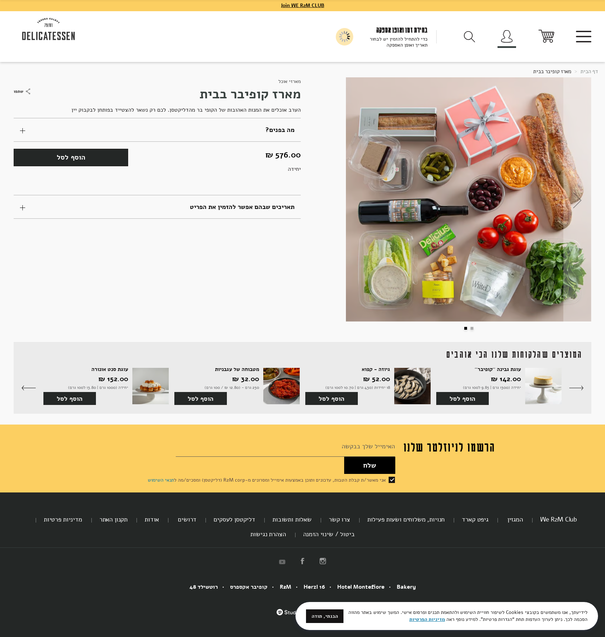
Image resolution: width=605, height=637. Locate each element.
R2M (285, 587)
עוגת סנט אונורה (109, 369)
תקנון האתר (113, 519)
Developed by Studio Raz (293, 616)
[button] (360, 200)
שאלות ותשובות (292, 519)
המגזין (514, 519)
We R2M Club (558, 519)
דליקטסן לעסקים (234, 519)
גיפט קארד (475, 519)
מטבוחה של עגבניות (237, 369)
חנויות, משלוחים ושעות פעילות (406, 519)
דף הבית (588, 71)
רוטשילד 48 (203, 587)
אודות (152, 519)
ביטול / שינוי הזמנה (329, 534)
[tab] (157, 130)
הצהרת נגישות (268, 534)
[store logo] (48, 29)
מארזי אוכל (289, 81)
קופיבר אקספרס (248, 587)
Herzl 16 (314, 587)
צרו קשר (339, 519)
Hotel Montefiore (360, 587)
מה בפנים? (279, 130)
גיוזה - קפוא (376, 369)
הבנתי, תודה (325, 616)
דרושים (186, 519)
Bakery (406, 587)
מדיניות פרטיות (63, 519)
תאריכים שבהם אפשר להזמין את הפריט (242, 207)
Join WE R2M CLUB (302, 5)
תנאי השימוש (161, 480)
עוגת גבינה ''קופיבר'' (498, 369)
